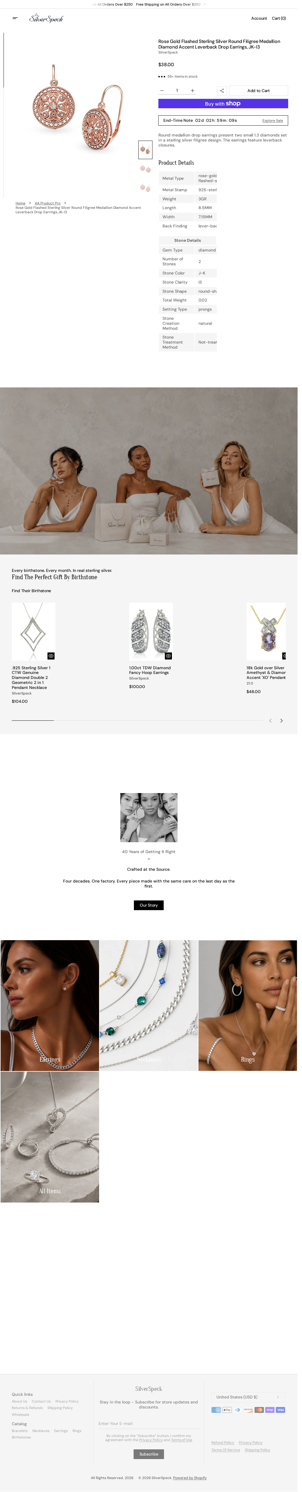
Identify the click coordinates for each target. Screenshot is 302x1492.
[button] (19, 18)
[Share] (222, 91)
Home (20, 203)
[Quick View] (49, 653)
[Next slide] (281, 719)
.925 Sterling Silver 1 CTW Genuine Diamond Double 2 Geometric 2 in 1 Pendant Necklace (31, 675)
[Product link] (33, 652)
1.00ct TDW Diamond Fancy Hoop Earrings (148, 668)
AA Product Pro (47, 203)
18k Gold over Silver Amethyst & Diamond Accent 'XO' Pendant (264, 673)
